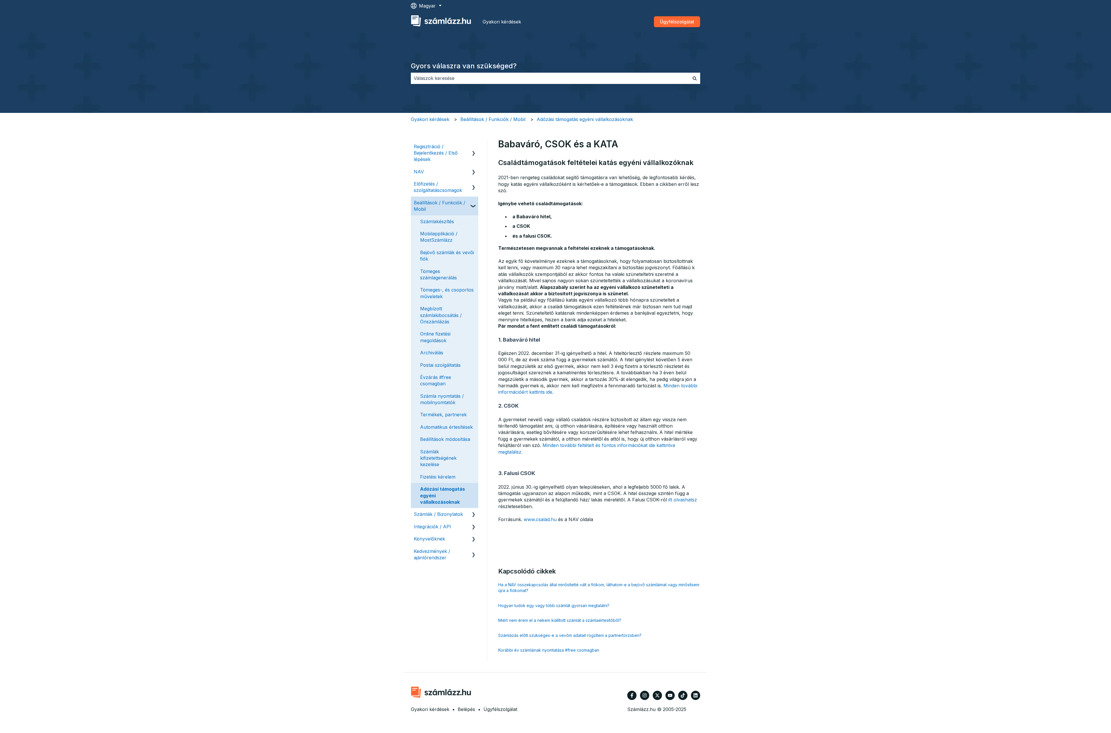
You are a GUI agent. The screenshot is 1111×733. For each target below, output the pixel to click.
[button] (473, 147)
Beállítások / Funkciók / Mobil (492, 119)
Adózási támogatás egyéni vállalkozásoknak (585, 119)
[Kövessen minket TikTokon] (682, 695)
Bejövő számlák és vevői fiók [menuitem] (447, 256)
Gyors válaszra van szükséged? (464, 66)
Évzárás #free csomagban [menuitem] (435, 380)
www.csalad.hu (540, 519)
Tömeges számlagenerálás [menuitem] (438, 274)
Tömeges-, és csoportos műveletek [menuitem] (447, 293)
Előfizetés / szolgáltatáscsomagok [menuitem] (438, 187)
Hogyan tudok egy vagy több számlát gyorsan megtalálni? (553, 605)
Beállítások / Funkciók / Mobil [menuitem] (439, 206)
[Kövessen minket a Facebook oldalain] (632, 695)
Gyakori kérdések (502, 22)
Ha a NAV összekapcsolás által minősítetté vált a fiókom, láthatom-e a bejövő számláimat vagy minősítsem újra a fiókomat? (598, 587)
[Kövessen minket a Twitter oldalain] (657, 695)
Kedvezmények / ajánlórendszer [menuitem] (432, 554)
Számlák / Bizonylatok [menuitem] (438, 514)
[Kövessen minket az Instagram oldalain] (644, 695)
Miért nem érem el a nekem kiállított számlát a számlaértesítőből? (559, 620)
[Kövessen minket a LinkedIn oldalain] (695, 695)
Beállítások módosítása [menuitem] (445, 439)
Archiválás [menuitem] (431, 352)
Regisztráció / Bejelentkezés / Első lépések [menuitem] (436, 153)
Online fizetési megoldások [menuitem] (435, 337)
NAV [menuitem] (419, 172)
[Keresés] (694, 78)
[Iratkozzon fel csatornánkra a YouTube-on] (670, 695)
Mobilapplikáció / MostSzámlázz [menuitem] (438, 237)
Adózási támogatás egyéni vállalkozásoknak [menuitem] (442, 495)
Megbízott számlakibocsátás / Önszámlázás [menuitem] (441, 315)
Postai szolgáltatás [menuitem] (440, 365)
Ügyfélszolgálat (677, 22)
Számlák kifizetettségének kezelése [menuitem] (438, 458)
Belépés (466, 709)
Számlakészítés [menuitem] (437, 221)
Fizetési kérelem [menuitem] (437, 477)
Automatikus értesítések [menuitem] (446, 427)
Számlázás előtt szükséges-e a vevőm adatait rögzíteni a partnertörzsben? (569, 635)
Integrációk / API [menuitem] (432, 526)
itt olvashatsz (682, 500)
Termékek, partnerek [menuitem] (443, 414)
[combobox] (550, 78)
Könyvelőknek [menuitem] (429, 539)
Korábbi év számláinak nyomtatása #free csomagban (548, 650)
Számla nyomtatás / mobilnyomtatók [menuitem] (442, 399)
